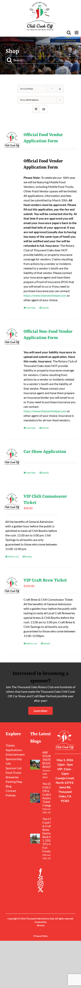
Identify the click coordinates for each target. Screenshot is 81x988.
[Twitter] (40, 889)
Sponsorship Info (14, 761)
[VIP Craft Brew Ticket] (12, 585)
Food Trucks (13, 772)
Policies (11, 795)
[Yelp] (40, 877)
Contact (11, 790)
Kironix (40, 925)
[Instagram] (40, 883)
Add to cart (13, 556)
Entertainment (15, 754)
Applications (14, 750)
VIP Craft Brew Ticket (45, 580)
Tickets (10, 745)
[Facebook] (40, 871)
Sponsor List (14, 768)
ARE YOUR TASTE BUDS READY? (47, 759)
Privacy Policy (41, 936)
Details (45, 307)
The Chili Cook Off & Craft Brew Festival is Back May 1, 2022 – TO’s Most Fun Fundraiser (49, 835)
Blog (8, 786)
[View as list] (43, 109)
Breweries (12, 777)
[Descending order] (60, 89)
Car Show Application (45, 451)
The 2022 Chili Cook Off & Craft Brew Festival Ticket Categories (49, 794)
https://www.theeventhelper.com (45, 295)
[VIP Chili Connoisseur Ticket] (12, 501)
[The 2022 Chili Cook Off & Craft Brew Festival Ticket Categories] (35, 798)
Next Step (31, 307)
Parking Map (14, 781)
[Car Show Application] (12, 457)
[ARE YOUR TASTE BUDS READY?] (35, 765)
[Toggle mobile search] (69, 32)
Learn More (40, 711)
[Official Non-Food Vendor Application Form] (12, 336)
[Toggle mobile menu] (77, 32)
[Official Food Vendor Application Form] (12, 140)
